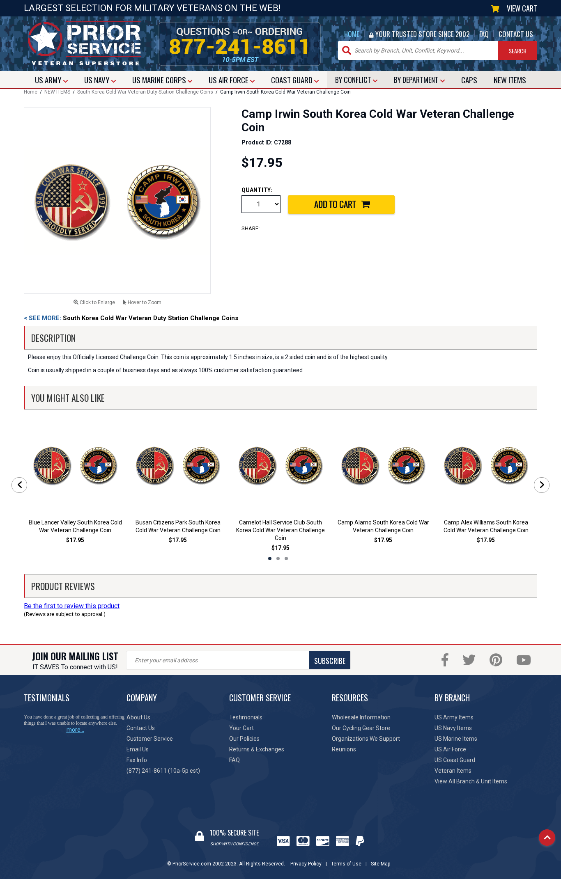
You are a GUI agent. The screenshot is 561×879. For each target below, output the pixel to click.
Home (30, 92)
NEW (510, 79)
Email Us (137, 749)
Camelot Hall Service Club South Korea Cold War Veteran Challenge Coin (280, 530)
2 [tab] (278, 558)
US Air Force (450, 749)
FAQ (484, 34)
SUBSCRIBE (329, 660)
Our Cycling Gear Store (361, 728)
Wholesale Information (361, 717)
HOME (351, 34)
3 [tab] (286, 558)
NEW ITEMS (57, 92)
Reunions (344, 749)
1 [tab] (269, 558)
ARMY (49, 79)
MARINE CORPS (160, 79)
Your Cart (241, 728)
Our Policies (244, 738)
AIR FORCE (229, 79)
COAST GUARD (292, 79)
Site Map (380, 864)
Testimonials (245, 717)
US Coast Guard (455, 760)
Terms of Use (346, 864)
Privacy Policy (306, 864)
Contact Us (140, 728)
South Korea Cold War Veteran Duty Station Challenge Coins (145, 92)
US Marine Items (456, 738)
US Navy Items (453, 728)
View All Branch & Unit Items (471, 781)
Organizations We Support (366, 738)
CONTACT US (516, 34)
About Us (138, 717)
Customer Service (149, 738)
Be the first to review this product (72, 606)
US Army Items (454, 717)
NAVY (97, 79)
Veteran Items (453, 770)
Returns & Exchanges (256, 749)
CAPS (469, 79)
